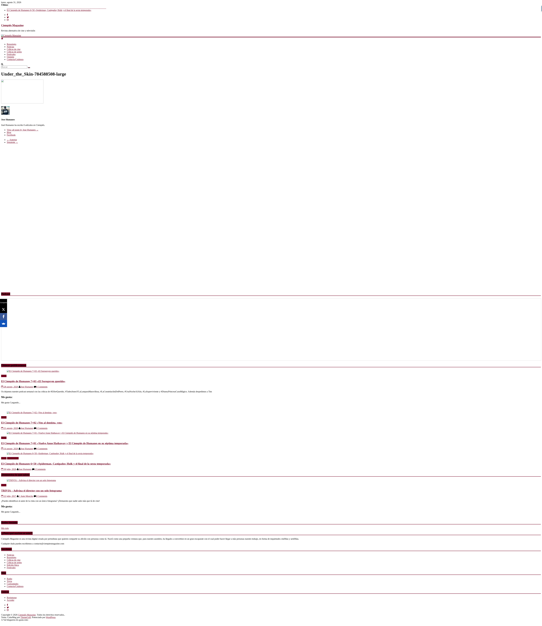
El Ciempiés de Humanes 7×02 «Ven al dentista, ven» (31, 422)
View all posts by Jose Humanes (22, 130)
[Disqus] (271, 181)
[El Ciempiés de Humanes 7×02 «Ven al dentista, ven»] (32, 412)
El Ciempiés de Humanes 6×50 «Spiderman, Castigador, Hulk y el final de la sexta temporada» (56, 463)
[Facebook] (3, 316)
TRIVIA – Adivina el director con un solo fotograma (31, 490)
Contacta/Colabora (15, 59)
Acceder (10, 600)
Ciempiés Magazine (12, 25)
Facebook (11, 135)
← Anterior (12, 140)
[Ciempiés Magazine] (11, 35)
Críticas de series (14, 52)
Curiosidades (12, 584)
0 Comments (41, 387)
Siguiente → (12, 142)
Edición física (13, 565)
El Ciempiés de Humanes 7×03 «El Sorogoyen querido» (33, 381)
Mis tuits (5, 528)
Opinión (10, 57)
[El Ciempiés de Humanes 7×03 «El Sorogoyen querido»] (33, 371)
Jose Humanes (26, 387)
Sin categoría (13, 458)
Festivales (11, 54)
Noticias (10, 47)
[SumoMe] (3, 323)
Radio (3, 376)
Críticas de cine (13, 49)
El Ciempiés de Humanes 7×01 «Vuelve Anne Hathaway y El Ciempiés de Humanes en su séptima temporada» (56, 9)
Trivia (3, 485)
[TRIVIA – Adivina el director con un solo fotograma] (31, 480)
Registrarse (12, 597)
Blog (9, 132)
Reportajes (11, 44)
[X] (3, 309)
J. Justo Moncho (26, 496)
